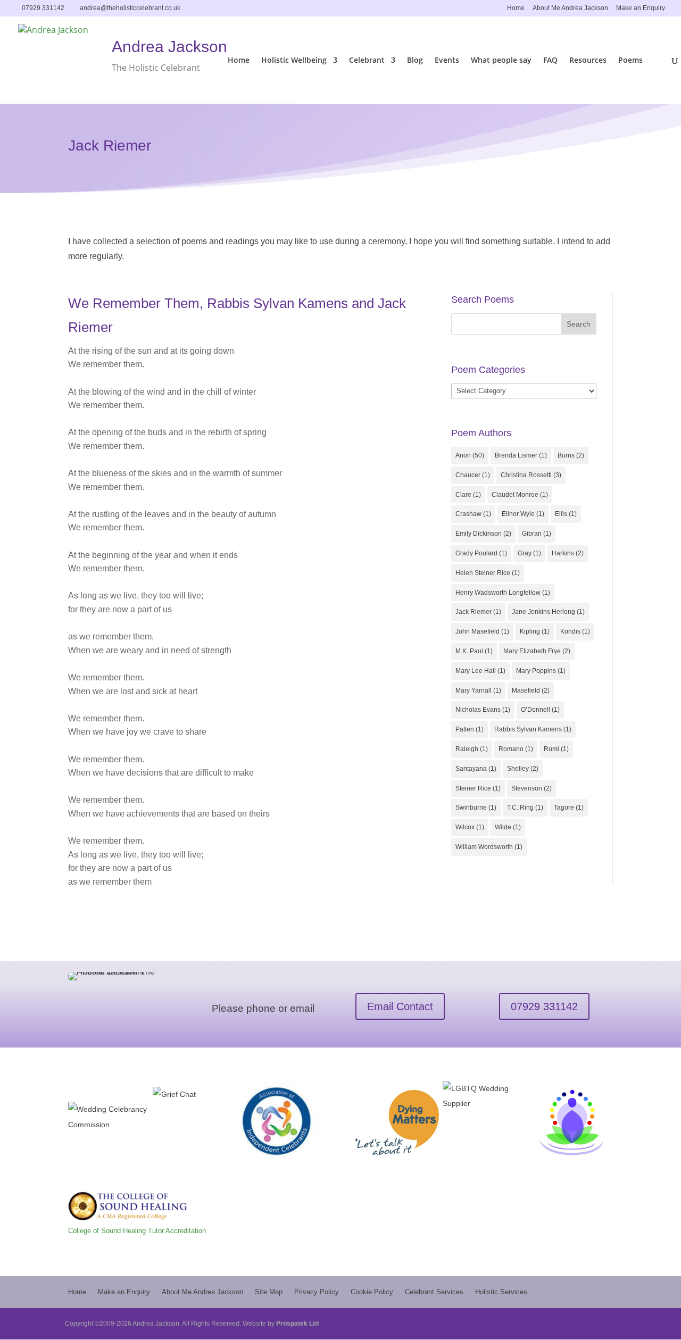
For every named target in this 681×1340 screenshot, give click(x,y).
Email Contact (400, 1006)
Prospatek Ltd (297, 1323)
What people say (501, 60)
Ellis (566, 514)
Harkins (568, 553)
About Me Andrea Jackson (570, 8)
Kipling (535, 631)
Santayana (475, 768)
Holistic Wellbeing (294, 60)
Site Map (269, 1292)
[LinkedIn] (202, 8)
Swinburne (475, 807)
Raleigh (471, 749)
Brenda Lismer (521, 455)
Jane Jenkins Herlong (548, 611)
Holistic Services (501, 1292)
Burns (571, 455)
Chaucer (472, 475)
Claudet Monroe (520, 494)
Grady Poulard (481, 553)
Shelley (522, 768)
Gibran (536, 533)
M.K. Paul (474, 651)
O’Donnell (540, 709)
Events (447, 60)
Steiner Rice (478, 788)
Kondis (575, 631)
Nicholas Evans (482, 709)
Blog (415, 60)
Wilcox (469, 827)
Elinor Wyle (523, 514)
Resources (588, 60)
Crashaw (473, 514)
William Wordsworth (488, 847)
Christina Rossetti (531, 475)
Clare (468, 494)
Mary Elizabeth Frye (536, 651)
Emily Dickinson (483, 533)
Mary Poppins (541, 671)
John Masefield (482, 631)
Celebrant (367, 60)
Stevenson (531, 788)
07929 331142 (544, 1006)
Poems (630, 60)
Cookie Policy (372, 1292)
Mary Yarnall (478, 690)
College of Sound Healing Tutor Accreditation (137, 1231)
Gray (529, 553)
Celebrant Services (434, 1292)
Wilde (508, 827)
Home (516, 8)
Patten (469, 729)
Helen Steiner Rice (487, 573)
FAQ (550, 60)
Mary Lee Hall (480, 671)
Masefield (531, 690)
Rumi (556, 749)
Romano (516, 749)
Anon (469, 455)
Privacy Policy (316, 1292)
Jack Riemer (478, 611)
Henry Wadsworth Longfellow (502, 592)
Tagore (569, 807)
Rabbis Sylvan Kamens (532, 729)
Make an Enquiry (640, 8)
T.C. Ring (525, 807)
